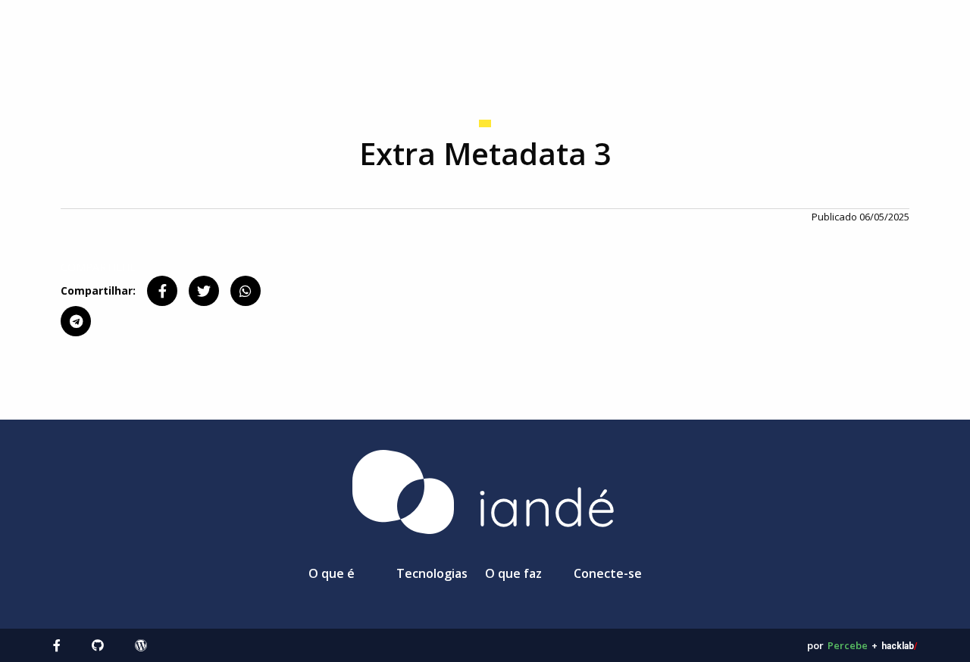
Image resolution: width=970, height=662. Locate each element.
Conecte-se (608, 573)
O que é (331, 573)
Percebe (848, 645)
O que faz (513, 573)
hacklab (899, 646)
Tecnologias (432, 573)
